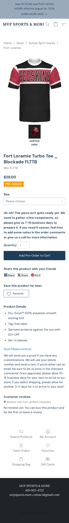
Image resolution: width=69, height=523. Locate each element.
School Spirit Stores (42, 43)
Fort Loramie (12, 48)
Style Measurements (17, 349)
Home (8, 43)
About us (37, 506)
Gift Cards (48, 464)
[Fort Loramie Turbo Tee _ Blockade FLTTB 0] (34, 101)
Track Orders (21, 451)
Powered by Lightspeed (34, 513)
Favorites (48, 451)
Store (20, 43)
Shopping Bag (21, 464)
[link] (34, 14)
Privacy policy (22, 501)
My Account (48, 437)
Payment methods (44, 501)
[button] (24, 24)
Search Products (21, 437)
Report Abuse (55, 506)
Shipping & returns (17, 506)
